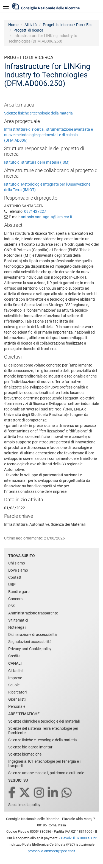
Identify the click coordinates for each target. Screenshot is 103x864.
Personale (16, 706)
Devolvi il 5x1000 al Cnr (78, 838)
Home (13, 25)
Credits (14, 656)
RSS (11, 606)
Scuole (14, 685)
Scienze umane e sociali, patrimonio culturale (46, 773)
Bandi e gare (18, 591)
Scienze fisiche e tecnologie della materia (38, 113)
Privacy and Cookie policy (29, 649)
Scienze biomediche (24, 754)
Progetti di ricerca (28, 30)
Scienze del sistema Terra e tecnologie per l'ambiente (43, 730)
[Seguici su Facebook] (12, 793)
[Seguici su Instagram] (39, 793)
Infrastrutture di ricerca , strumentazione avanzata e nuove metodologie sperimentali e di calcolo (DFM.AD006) (48, 134)
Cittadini (15, 671)
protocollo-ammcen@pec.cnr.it (51, 851)
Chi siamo (16, 563)
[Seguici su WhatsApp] (67, 793)
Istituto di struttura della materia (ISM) (36, 162)
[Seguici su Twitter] (25, 793)
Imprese (15, 678)
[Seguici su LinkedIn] (53, 793)
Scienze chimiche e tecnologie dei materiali (44, 721)
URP (12, 584)
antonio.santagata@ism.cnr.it (46, 217)
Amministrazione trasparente (33, 613)
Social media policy (24, 805)
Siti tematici (18, 620)
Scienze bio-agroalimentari (30, 747)
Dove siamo (18, 570)
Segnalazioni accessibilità (30, 641)
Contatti (15, 577)
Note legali (17, 627)
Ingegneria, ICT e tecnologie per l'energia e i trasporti (44, 763)
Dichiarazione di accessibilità (32, 634)
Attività (30, 25)
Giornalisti (17, 699)
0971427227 (35, 211)
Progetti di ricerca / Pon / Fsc (67, 25)
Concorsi (15, 599)
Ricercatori (17, 692)
